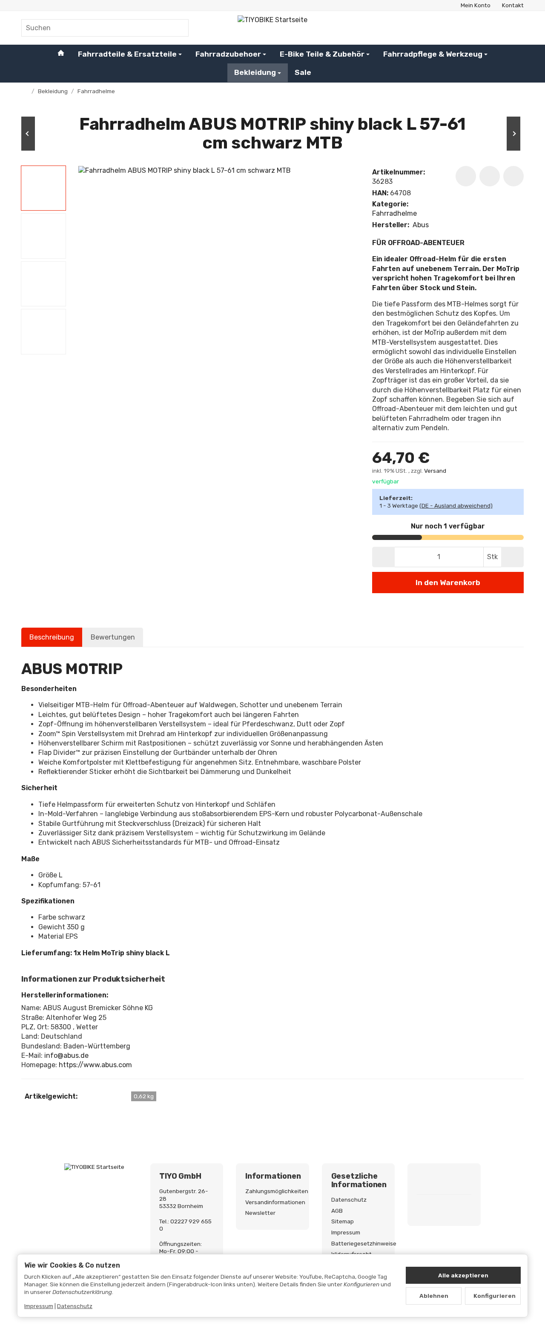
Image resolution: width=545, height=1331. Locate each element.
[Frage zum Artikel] (513, 176)
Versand (435, 470)
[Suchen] (178, 28)
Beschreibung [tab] (51, 637)
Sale (303, 72)
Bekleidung (255, 72)
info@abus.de (66, 1055)
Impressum (38, 1305)
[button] (43, 188)
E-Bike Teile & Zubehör (322, 53)
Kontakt (513, 5)
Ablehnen (433, 1295)
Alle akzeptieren (463, 1275)
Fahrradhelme (394, 213)
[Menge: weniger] (383, 557)
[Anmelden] (495, 28)
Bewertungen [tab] (113, 637)
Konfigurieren (494, 1295)
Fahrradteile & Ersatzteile (127, 53)
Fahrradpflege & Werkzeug (432, 53)
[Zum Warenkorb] (516, 28)
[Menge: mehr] (512, 557)
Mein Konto (475, 5)
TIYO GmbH (180, 1176)
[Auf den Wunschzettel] (466, 176)
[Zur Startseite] (272, 27)
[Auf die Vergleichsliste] (489, 176)
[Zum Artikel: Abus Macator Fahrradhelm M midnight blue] (498, 134)
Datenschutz (74, 1305)
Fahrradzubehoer (228, 53)
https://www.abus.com (95, 1065)
